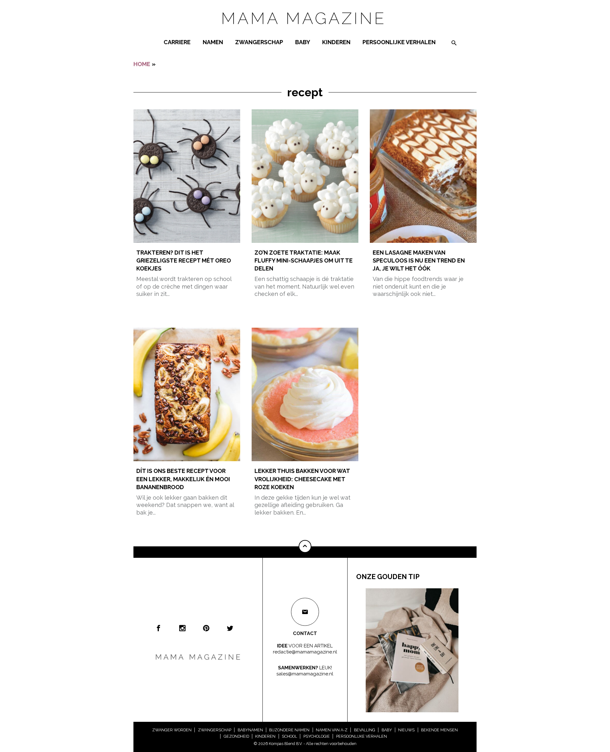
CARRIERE (177, 42)
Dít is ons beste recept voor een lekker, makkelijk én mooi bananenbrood (183, 479)
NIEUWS (406, 730)
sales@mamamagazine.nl (304, 674)
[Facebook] (158, 628)
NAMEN (213, 42)
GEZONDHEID (236, 736)
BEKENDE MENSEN (439, 730)
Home (141, 64)
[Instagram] (182, 628)
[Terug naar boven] (305, 546)
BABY (302, 42)
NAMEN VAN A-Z (332, 730)
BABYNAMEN (250, 730)
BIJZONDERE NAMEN (289, 730)
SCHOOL (289, 736)
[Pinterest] (206, 628)
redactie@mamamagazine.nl (305, 652)
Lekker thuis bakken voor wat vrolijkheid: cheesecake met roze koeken (302, 479)
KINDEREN (336, 42)
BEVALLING (364, 730)
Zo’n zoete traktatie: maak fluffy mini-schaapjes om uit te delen (303, 260)
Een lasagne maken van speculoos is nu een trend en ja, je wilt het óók (419, 260)
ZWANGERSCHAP (259, 42)
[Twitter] (230, 628)
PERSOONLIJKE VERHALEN (399, 42)
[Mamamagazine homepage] (305, 30)
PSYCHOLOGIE (316, 736)
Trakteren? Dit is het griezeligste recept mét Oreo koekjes (183, 260)
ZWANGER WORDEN (172, 730)
